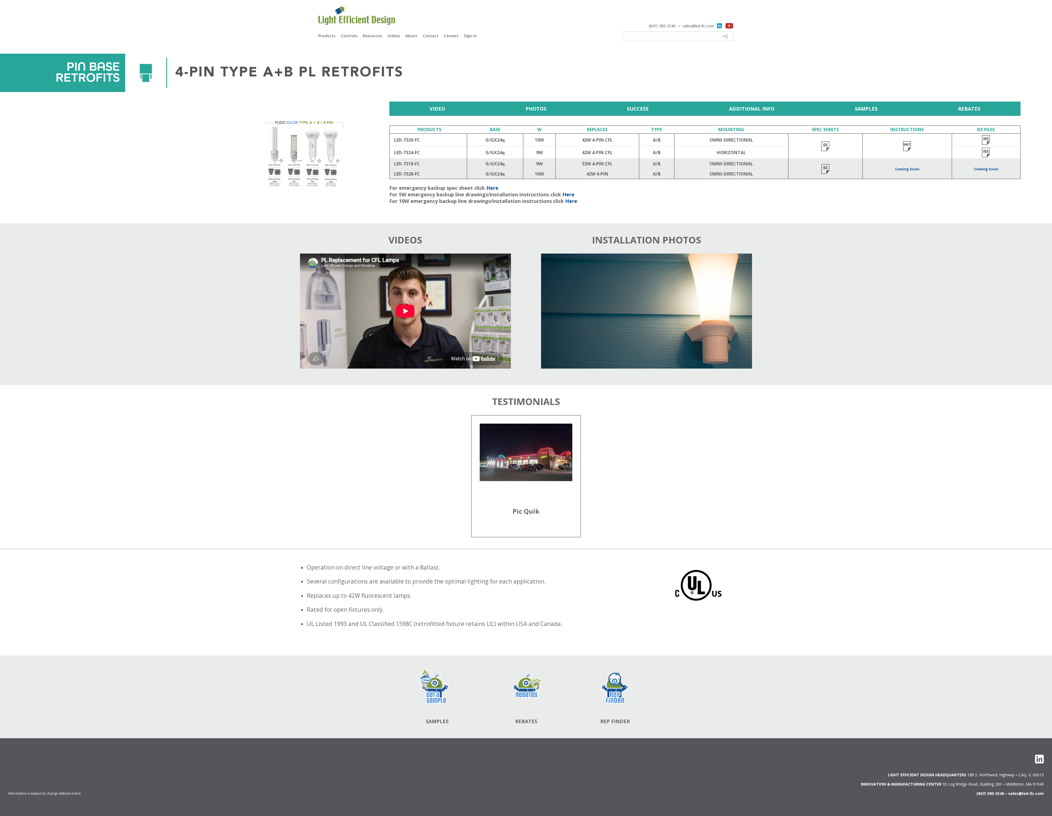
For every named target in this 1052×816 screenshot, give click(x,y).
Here (492, 188)
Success (637, 108)
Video (437, 108)
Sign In (470, 35)
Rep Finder (615, 721)
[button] (526, 465)
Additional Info (751, 108)
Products (326, 35)
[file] (825, 145)
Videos (393, 35)
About (411, 35)
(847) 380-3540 (662, 25)
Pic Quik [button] (526, 511)
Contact (430, 35)
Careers (451, 35)
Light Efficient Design (356, 15)
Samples (866, 108)
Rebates (969, 108)
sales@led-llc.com (698, 25)
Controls (349, 35)
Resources (372, 35)
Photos (535, 108)
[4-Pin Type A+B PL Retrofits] (187, 153)
